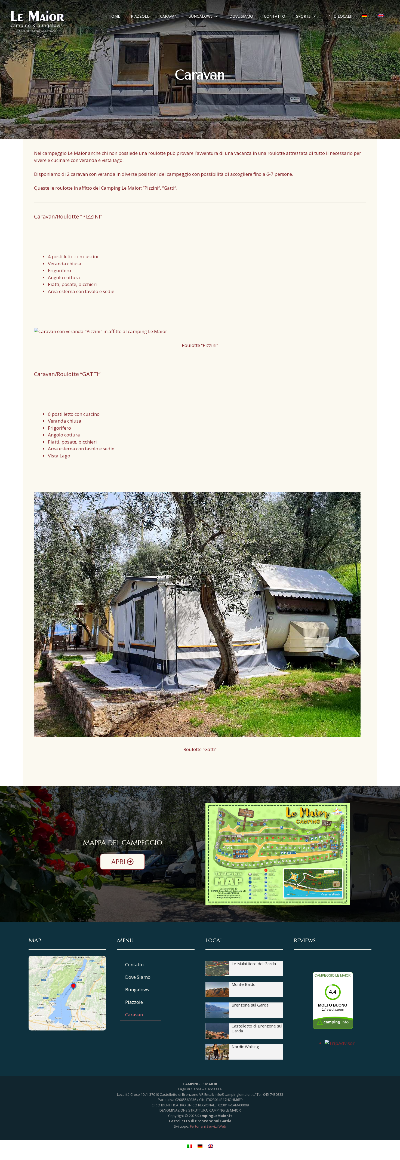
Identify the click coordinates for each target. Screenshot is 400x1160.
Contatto (274, 16)
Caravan (168, 16)
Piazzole (140, 16)
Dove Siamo (241, 16)
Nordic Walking (245, 1046)
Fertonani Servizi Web (208, 1126)
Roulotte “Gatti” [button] (200, 749)
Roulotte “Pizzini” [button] (200, 345)
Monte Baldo (244, 984)
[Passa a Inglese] (381, 15)
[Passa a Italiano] (189, 1146)
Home (114, 16)
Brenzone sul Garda (250, 1005)
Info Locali (339, 16)
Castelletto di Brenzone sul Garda (257, 1028)
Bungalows (200, 16)
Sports (303, 16)
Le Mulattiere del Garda (254, 963)
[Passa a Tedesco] (364, 15)
